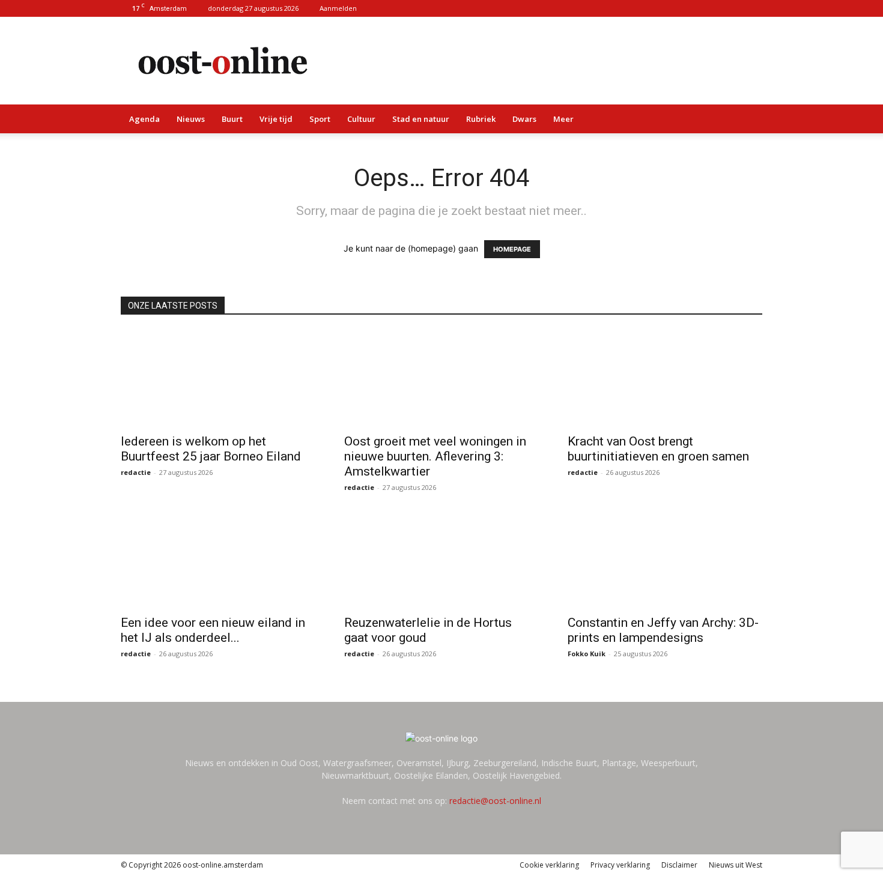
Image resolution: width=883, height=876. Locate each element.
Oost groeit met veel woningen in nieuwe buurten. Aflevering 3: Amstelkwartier (435, 456)
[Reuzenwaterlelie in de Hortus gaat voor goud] (441, 560)
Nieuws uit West (735, 865)
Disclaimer (679, 865)
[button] (747, 119)
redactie (136, 472)
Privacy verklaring (620, 865)
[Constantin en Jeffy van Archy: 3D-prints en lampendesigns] (665, 560)
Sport (319, 118)
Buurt (232, 118)
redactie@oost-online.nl (495, 800)
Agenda (144, 118)
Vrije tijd (276, 118)
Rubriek (481, 118)
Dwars (524, 118)
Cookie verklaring (549, 865)
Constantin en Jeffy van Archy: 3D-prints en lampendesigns (663, 630)
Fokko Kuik (586, 653)
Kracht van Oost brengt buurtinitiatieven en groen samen (658, 449)
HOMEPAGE (512, 249)
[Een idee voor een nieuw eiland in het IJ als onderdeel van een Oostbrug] (218, 560)
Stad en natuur (420, 118)
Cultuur (361, 118)
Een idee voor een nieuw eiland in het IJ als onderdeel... (213, 630)
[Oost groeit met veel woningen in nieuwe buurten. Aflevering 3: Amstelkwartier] (441, 378)
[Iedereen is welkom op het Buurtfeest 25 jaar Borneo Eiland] (218, 378)
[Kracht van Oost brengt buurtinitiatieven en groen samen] (665, 378)
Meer (563, 118)
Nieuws (191, 118)
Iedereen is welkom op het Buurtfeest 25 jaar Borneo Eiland (212, 449)
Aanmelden (338, 8)
